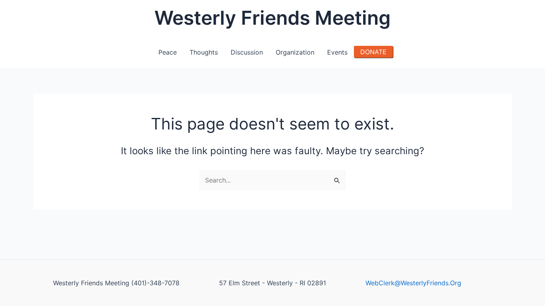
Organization (295, 52)
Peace (167, 52)
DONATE (373, 52)
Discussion (247, 52)
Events (337, 52)
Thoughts (204, 52)
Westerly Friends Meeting (272, 17)
